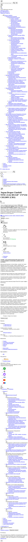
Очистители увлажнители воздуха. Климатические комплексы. (19, 62)
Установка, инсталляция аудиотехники (17, 143)
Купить (2, 221)
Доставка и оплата (7, 165)
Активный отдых (9, 145)
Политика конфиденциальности (10, 349)
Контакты (5, 166)
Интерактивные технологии (12, 75)
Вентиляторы (11, 72)
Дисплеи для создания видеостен (15, 118)
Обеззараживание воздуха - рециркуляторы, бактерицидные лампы (17, 127)
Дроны (9, 112)
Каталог (5, 391)
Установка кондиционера (14, 74)
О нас (4, 163)
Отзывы (5, 257)
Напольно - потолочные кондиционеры (16, 33)
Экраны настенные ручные (17, 98)
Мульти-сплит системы (16, 20)
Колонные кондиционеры (16, 29)
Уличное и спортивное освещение (16, 162)
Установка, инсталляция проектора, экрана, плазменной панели (16, 139)
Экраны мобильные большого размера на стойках (17, 97)
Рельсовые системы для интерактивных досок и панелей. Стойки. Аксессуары (17, 86)
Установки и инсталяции (8, 342)
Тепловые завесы (15, 47)
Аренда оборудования (8, 343)
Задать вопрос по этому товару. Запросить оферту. (13, 215)
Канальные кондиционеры (17, 30)
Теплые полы (14, 51)
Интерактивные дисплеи (13, 76)
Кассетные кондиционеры (17, 31)
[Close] (1, 528)
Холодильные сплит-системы (17, 37)
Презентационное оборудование (13, 88)
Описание (5, 256)
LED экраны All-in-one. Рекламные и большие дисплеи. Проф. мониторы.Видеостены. (16, 114)
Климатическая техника (11, 16)
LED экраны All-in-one (13, 116)
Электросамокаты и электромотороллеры (17, 148)
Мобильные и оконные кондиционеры (16, 22)
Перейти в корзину (5, 530)
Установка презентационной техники (16, 104)
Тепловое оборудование (13, 39)
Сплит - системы (14, 18)
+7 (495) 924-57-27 (5, 11)
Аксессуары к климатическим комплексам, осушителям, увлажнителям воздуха (17, 69)
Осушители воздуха (15, 65)
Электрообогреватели (16, 45)
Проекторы (10, 89)
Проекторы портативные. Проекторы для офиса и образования (19, 91)
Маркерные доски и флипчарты (15, 103)
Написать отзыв (4, 318)
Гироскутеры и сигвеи (13, 146)
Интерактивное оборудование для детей (17, 79)
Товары (4, 180)
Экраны (10, 92)
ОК (1, 540)
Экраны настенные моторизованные (19, 99)
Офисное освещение (12, 157)
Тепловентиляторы (15, 42)
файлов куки (3, 538)
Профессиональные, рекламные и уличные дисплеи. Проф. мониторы (17, 120)
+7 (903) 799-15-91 (7, 325)
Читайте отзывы (6, 361)
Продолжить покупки (14, 530)
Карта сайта (5, 348)
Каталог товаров (8, 15)
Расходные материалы (16, 25)
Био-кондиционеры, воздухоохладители (15, 24)
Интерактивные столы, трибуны (15, 81)
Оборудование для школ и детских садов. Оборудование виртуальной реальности (17, 109)
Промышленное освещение (14, 158)
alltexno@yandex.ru (6, 13)
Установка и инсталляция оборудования (15, 137)
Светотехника (9, 156)
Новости (5, 164)
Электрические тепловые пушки (18, 48)
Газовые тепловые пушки (16, 49)
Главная (5, 179)
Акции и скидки (6, 252)
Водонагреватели (12, 71)
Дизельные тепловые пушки (17, 50)
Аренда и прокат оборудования (13, 131)
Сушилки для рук (15, 67)
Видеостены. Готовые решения (15, 117)
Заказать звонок (4, 10)
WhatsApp (13, 239)
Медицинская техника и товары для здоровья (16, 124)
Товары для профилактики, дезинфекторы (17, 125)
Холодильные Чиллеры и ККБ (17, 38)
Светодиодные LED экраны (12, 149)
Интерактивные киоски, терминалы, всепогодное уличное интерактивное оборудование (16, 83)
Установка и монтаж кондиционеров (16, 144)
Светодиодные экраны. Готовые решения (17, 150)
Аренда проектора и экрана (14, 132)
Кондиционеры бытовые (13, 17)
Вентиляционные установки (14, 57)
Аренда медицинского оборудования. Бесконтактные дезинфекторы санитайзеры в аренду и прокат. (16, 135)
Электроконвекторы (15, 41)
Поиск (4, 345)
